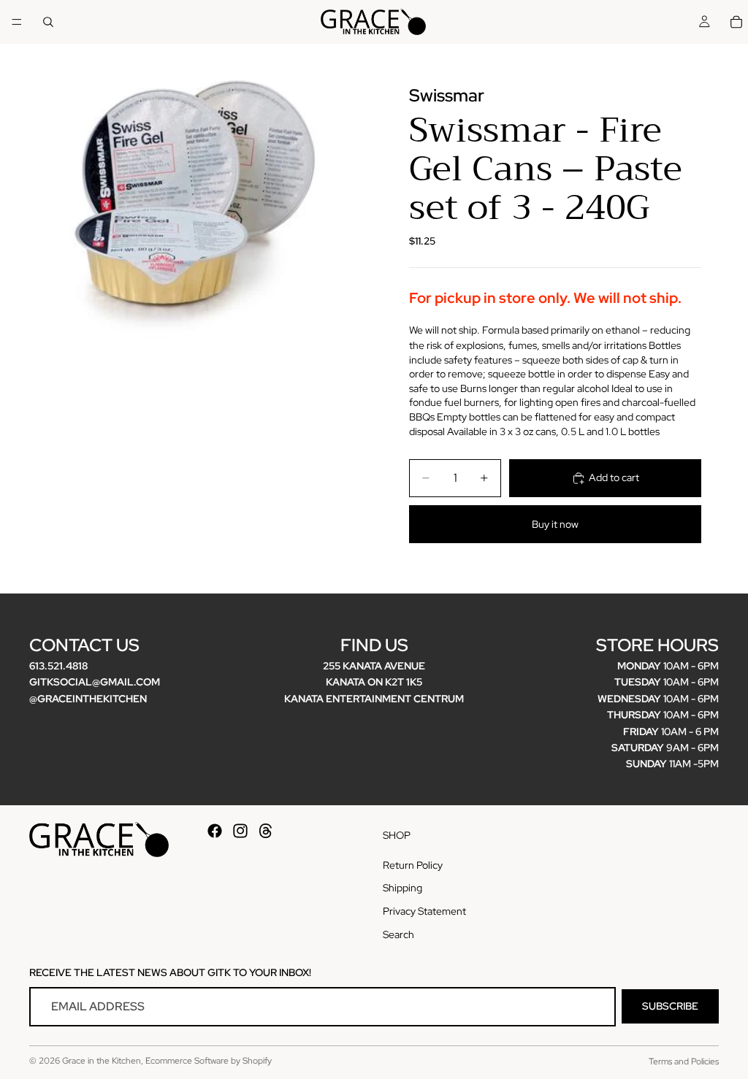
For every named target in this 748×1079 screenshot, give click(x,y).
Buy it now (555, 524)
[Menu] (17, 22)
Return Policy (413, 864)
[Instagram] (240, 831)
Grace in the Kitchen (101, 1061)
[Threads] (266, 831)
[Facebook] (215, 831)
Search (398, 933)
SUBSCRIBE (670, 1006)
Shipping (402, 887)
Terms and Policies (684, 1061)
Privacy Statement (424, 911)
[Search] (48, 22)
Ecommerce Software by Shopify (208, 1061)
